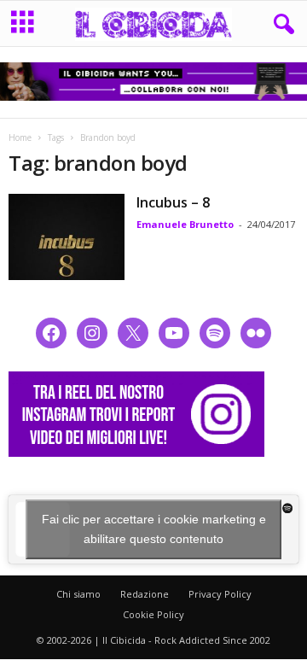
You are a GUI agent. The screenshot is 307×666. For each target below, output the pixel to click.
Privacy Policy (220, 593)
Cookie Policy (153, 614)
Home (20, 137)
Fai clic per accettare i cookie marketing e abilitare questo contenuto (154, 529)
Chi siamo (78, 593)
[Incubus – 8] (67, 237)
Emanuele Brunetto (185, 224)
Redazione (144, 593)
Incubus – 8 (173, 202)
